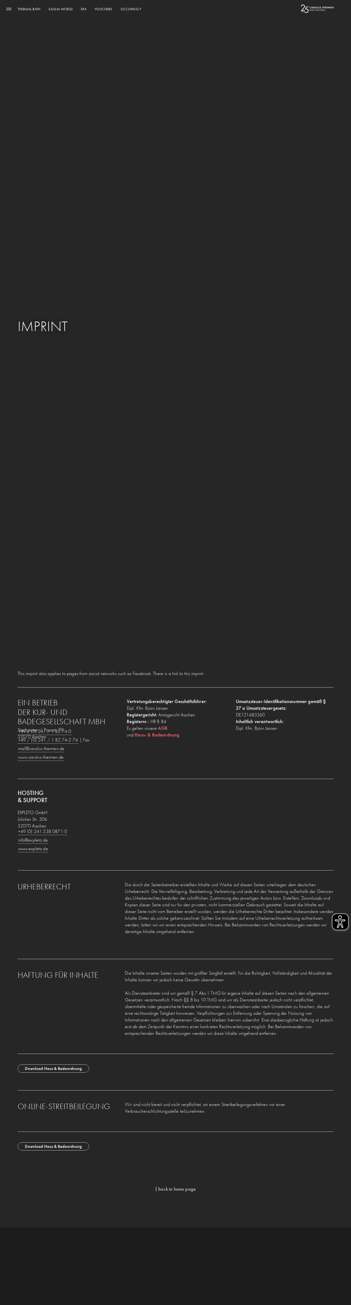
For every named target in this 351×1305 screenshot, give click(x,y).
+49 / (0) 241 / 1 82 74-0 (44, 731)
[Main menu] (9, 9)
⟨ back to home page (175, 1189)
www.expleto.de (33, 848)
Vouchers (103, 9)
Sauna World (60, 9)
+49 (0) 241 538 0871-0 (42, 831)
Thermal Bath (29, 9)
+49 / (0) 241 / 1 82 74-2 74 (48, 740)
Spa (83, 9)
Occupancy (131, 9)
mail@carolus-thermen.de (41, 748)
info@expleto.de (33, 840)
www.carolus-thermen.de (41, 757)
